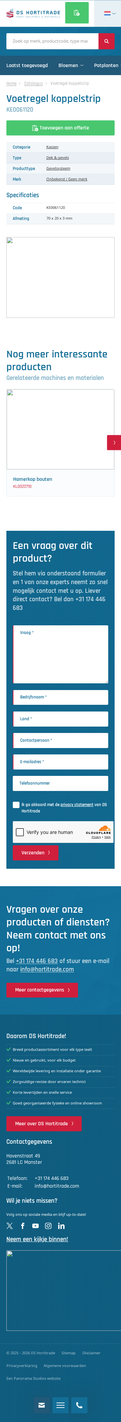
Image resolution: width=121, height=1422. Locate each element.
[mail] (42, 1405)
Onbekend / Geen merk (66, 179)
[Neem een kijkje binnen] (60, 1290)
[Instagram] (48, 1225)
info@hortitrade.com (47, 969)
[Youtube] (35, 1225)
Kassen (52, 147)
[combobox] (52, 41)
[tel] (79, 1405)
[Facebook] (22, 1225)
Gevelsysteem (58, 169)
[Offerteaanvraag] (77, 12)
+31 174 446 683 (37, 961)
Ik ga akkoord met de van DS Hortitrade (64, 808)
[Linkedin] (61, 1225)
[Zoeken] (106, 41)
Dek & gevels (57, 158)
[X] (9, 1225)
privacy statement (77, 804)
